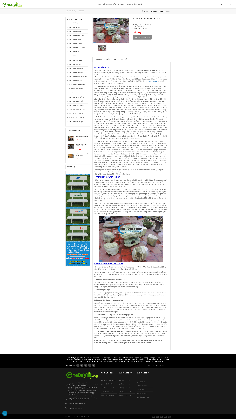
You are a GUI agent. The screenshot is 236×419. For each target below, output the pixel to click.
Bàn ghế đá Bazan (74, 27)
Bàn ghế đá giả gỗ (75, 64)
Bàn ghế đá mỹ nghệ (75, 43)
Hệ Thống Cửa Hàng (108, 395)
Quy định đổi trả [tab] (120, 59)
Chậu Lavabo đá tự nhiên (77, 109)
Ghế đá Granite (142, 389)
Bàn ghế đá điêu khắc (76, 80)
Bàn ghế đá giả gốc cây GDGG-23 (81, 145)
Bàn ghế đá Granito (75, 60)
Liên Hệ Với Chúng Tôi (109, 384)
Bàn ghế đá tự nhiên (75, 23)
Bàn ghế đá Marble (75, 39)
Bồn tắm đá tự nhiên (76, 113)
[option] (111, 30)
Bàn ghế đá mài (74, 52)
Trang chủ (101, 4)
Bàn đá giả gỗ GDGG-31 (82, 136)
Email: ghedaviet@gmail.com (77, 403)
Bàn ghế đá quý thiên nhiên (78, 76)
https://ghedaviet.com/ (75, 408)
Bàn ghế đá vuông (125, 388)
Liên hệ (168, 365)
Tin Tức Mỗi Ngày (107, 391)
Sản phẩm (116, 4)
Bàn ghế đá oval (125, 380)
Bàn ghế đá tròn (125, 384)
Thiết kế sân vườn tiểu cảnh (78, 85)
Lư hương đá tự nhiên (76, 117)
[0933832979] (12, 5)
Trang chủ (148, 365)
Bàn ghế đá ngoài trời (76, 101)
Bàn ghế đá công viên (76, 72)
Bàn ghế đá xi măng (75, 56)
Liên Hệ (140, 4)
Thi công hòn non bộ (76, 89)
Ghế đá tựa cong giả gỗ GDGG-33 (82, 154)
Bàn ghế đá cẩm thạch (76, 122)
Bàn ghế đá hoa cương (76, 35)
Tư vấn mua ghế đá (131, 4)
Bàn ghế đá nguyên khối (77, 48)
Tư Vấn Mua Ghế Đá (108, 388)
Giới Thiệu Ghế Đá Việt (109, 380)
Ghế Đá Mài (141, 382)
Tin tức (162, 365)
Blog (122, 4)
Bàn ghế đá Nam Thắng (76, 97)
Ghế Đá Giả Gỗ (142, 386)
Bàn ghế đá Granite (75, 31)
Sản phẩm (155, 365)
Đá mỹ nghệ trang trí (76, 93)
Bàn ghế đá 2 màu (125, 395)
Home (146, 11)
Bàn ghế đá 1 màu (125, 391)
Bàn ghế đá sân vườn (76, 68)
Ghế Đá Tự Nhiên (143, 397)
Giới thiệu (109, 4)
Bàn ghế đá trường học (77, 105)
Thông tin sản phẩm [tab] (102, 59)
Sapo (87, 416)
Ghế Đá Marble (142, 393)
